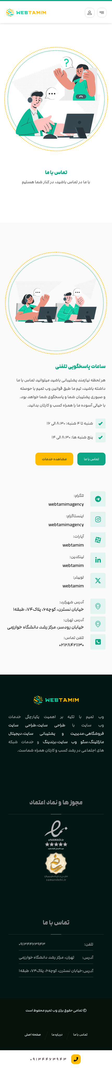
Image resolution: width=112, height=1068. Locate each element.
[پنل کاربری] (88, 12)
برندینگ (49, 742)
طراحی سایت (51, 725)
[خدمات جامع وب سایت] (26, 13)
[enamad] (56, 835)
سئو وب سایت (73, 742)
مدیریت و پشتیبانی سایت (53, 733)
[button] (102, 12)
